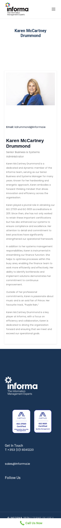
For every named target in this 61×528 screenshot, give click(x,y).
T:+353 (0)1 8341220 (19, 450)
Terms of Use (42, 518)
